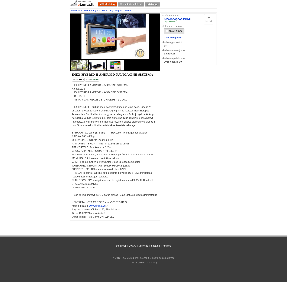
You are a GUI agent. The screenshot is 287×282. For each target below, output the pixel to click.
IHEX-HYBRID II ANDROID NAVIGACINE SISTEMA (112, 74)
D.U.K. (132, 245)
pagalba (155, 245)
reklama (167, 245)
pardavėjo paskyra (174, 37)
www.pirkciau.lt (97, 206)
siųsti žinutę (175, 31)
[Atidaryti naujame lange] (106, 206)
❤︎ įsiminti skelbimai (131, 4)
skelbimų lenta (84, 2)
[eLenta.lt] (82, 5)
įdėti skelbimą (107, 4)
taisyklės (143, 245)
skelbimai (121, 245)
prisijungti (152, 4)
